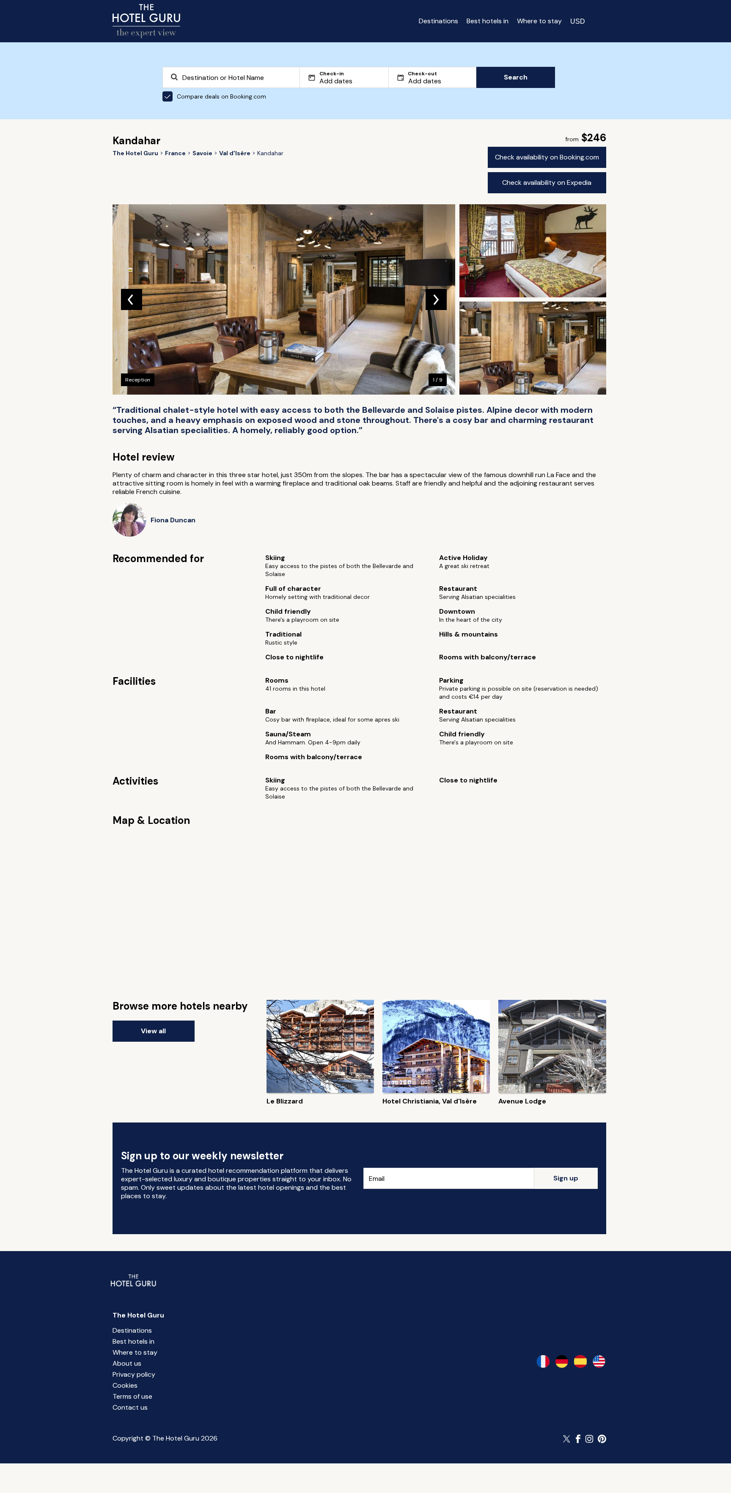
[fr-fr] (543, 1361)
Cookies (125, 1385)
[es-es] (580, 1361)
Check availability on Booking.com (547, 157)
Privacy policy (134, 1374)
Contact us (130, 1407)
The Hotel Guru (138, 1315)
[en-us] (599, 1361)
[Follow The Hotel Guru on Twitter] (567, 1439)
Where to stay (539, 20)
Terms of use (132, 1396)
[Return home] (146, 21)
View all (153, 1030)
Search (516, 77)
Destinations (438, 20)
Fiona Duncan (173, 520)
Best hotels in (487, 20)
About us (127, 1363)
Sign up (565, 1178)
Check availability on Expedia (546, 182)
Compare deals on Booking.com (221, 96)
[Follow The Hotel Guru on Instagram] (589, 1439)
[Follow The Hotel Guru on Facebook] (578, 1439)
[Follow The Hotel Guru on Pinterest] (602, 1439)
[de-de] (562, 1361)
